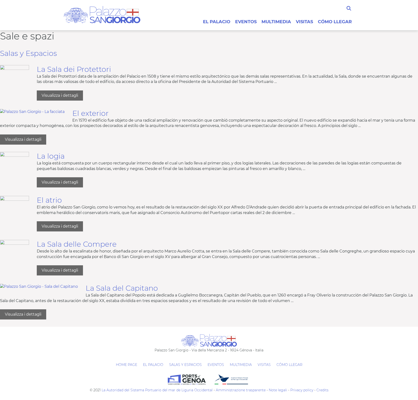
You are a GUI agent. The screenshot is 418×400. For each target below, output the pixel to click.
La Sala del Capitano (122, 288)
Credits (322, 390)
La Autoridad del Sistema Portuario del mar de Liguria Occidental (157, 390)
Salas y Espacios (28, 53)
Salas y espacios (185, 365)
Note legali (278, 390)
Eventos (246, 21)
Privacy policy (301, 390)
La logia (51, 156)
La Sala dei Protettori (74, 69)
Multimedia (276, 21)
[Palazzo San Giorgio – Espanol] (102, 14)
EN (338, 11)
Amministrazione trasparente (241, 390)
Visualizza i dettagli (62, 97)
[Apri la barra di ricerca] (349, 8)
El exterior (90, 113)
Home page (126, 365)
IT (336, 11)
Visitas (304, 21)
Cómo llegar (335, 21)
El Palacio (216, 21)
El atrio (49, 200)
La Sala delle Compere (77, 244)
